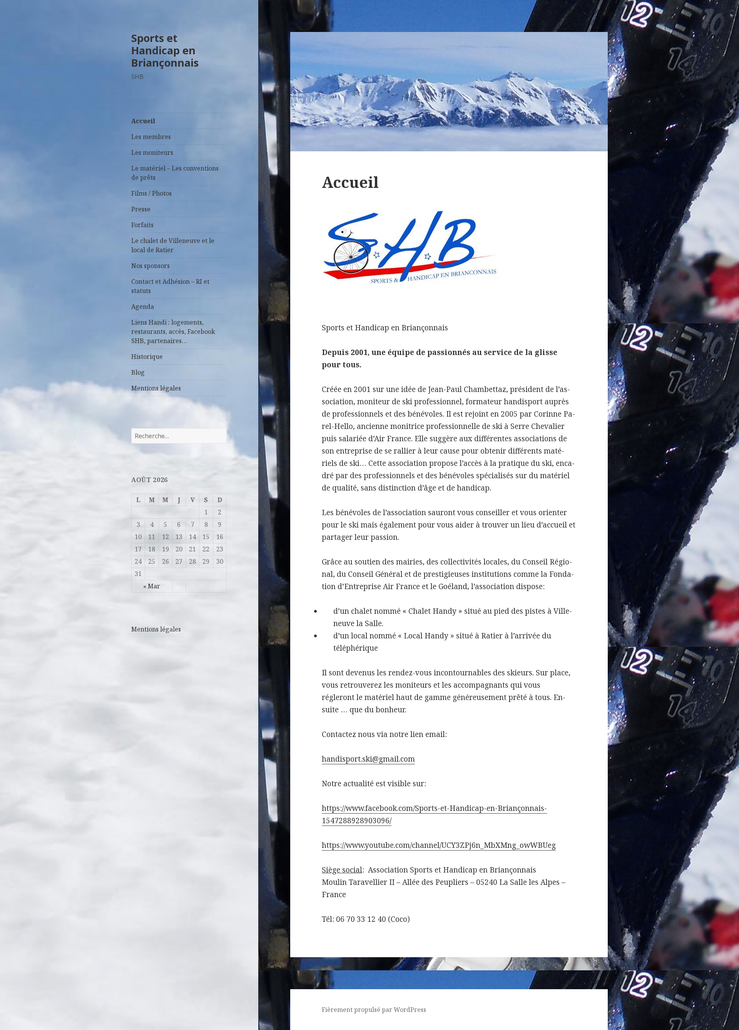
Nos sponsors (150, 265)
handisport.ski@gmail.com (368, 759)
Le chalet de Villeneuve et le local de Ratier (172, 245)
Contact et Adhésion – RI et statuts (170, 286)
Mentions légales (156, 388)
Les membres (151, 136)
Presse (140, 209)
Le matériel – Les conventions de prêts (175, 173)
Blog (138, 372)
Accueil (143, 121)
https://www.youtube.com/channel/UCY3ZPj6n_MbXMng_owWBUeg (439, 845)
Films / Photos (151, 193)
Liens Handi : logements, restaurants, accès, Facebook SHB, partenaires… (173, 331)
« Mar (151, 586)
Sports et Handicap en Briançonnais (165, 50)
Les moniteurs (152, 152)
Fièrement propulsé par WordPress (374, 1009)
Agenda (142, 306)
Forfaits (142, 225)
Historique (147, 356)
